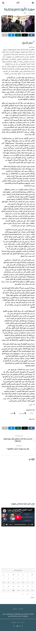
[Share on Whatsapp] (18, 35)
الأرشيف (21, 609)
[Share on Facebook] (31, 35)
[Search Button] (3, 3)
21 (3, 586)
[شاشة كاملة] (4, 524)
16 (27, 586)
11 (18, 583)
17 (23, 586)
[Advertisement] (18, 547)
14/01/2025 (32, 13)
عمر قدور (32, 47)
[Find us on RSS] (14, 626)
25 (18, 590)
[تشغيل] (32, 524)
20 (8, 586)
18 (18, 586)
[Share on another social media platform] (5, 35)
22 (32, 590)
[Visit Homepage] (18, 3)
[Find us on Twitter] (20, 626)
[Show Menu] (33, 3)
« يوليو (33, 597)
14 (3, 583)
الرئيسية (15, 609)
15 (32, 586)
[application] (18, 517)
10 (23, 583)
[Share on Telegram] (11, 35)
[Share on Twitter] (25, 35)
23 (27, 590)
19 (13, 586)
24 (23, 590)
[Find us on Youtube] (17, 626)
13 (8, 583)
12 (13, 583)
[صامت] (7, 524)
